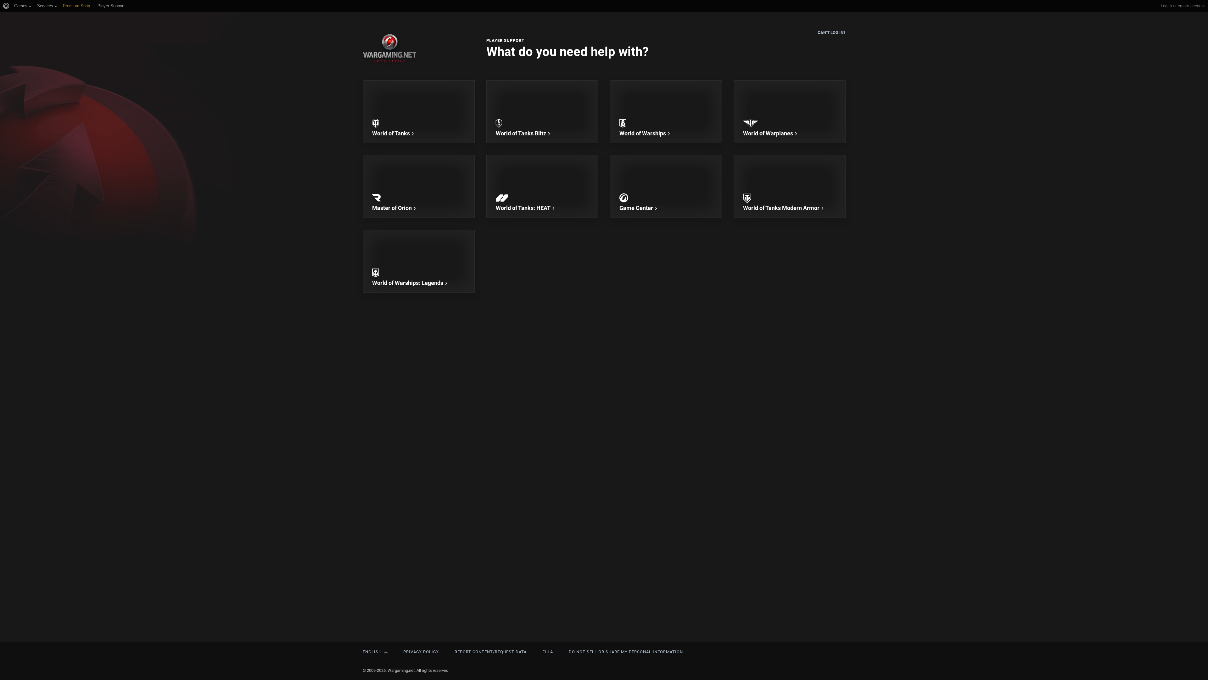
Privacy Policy (421, 651)
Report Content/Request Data (491, 651)
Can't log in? (831, 32)
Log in (1166, 5)
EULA (547, 651)
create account (1191, 5)
